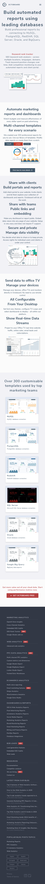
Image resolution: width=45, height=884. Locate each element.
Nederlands (23, 860)
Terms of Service (13, 877)
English (12, 856)
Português (12, 860)
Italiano (23, 864)
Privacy (9, 874)
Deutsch (12, 868)
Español (23, 856)
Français (12, 864)
